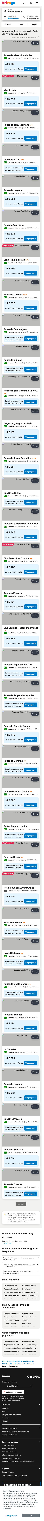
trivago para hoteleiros (10, 1435)
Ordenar (8, 24)
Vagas (4, 1411)
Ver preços (29, 69)
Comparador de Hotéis (11, 1361)
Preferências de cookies (11, 1458)
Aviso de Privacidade (9, 1452)
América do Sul (28, 1361)
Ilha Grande (27, 1364)
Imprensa (5, 1418)
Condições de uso (8, 1445)
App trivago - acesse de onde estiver (15, 1432)
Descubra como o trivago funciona (14, 1475)
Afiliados (5, 1421)
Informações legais (9, 1448)
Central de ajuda (8, 1472)
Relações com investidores (11, 1415)
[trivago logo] (8, 3)
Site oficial (7, 1243)
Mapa (34, 24)
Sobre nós (5, 1408)
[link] (24, 3)
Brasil (4, 1364)
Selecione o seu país (9, 1382)
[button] (21, 11)
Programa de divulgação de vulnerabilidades (18, 1461)
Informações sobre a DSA (11, 1455)
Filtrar (21, 24)
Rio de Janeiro (15, 1364)
